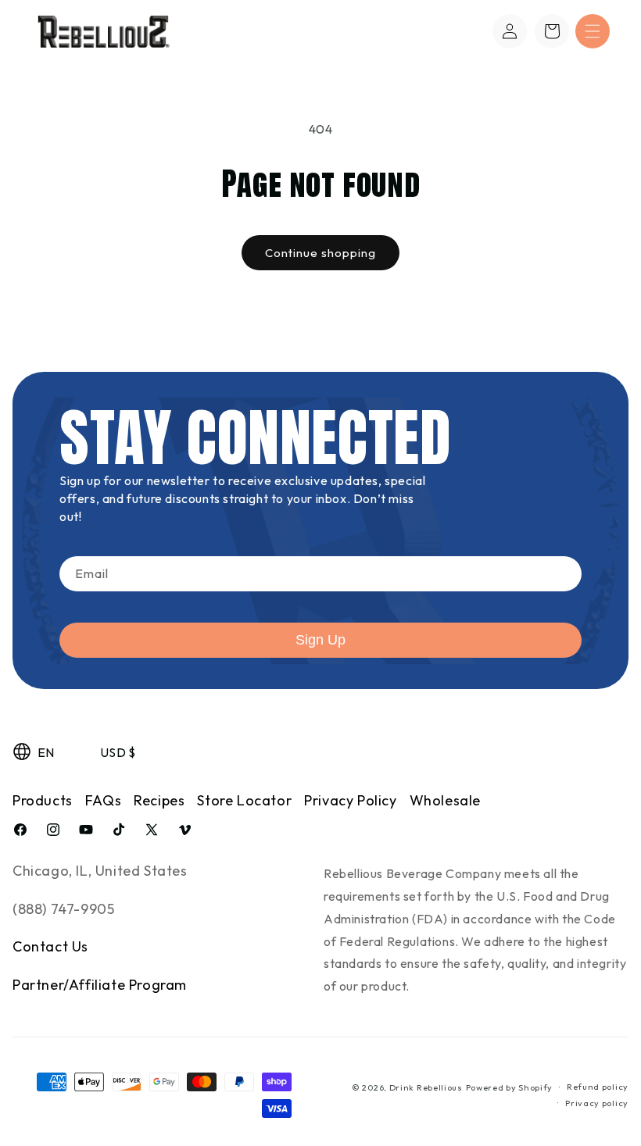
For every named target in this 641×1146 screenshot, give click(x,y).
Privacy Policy (350, 800)
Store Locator (244, 800)
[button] (592, 31)
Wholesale (445, 800)
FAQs (103, 800)
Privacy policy (596, 1103)
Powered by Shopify (509, 1087)
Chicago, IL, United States (100, 871)
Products (43, 800)
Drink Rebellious (426, 1087)
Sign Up (320, 640)
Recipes (159, 800)
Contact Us (50, 946)
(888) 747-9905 (63, 909)
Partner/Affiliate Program (100, 985)
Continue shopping (320, 252)
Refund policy (597, 1086)
